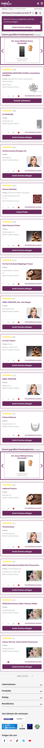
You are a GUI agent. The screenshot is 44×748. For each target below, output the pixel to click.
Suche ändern (38, 8)
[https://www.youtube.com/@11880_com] (29, 740)
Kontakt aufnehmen (22, 100)
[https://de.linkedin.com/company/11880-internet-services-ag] (23, 740)
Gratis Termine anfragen (22, 27)
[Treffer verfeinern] (31, 13)
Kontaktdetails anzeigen (33, 96)
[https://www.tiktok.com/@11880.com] (17, 740)
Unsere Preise (22, 212)
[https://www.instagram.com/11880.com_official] (10, 740)
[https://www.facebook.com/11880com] (4, 740)
